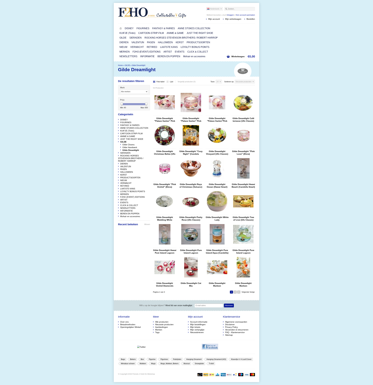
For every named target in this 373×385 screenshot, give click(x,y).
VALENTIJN (137, 42)
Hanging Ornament (194, 359)
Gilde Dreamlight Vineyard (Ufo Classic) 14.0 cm (217, 152)
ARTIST (167, 51)
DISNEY (129, 28)
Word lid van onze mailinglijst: (166, 305)
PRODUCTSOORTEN (198, 42)
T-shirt (211, 364)
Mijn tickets (195, 327)
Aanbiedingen (161, 327)
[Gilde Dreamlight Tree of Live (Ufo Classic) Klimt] (243, 213)
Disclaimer (230, 324)
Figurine (152, 359)
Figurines (164, 359)
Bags (123, 359)
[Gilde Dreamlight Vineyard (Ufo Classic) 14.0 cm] (217, 147)
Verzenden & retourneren (236, 330)
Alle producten (161, 322)
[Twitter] (141, 347)
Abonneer (229, 305)
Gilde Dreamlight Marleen (217, 284)
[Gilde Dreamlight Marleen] (217, 279)
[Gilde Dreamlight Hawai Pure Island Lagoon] (164, 246)
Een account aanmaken (245, 15)
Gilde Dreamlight (138, 65)
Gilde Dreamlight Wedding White (164, 218)
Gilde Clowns (128, 144)
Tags (157, 332)
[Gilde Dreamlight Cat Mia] (191, 279)
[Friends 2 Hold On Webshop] (152, 13)
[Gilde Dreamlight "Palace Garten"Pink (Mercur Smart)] (217, 114)
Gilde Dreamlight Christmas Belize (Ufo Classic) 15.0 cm (164, 152)
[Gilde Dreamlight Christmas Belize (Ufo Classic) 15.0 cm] (164, 147)
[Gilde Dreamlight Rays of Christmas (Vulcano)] (191, 180)
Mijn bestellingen (198, 324)
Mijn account (214, 19)
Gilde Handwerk (129, 147)
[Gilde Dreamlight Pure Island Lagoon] (191, 246)
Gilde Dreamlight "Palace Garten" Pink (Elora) (191, 119)
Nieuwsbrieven (197, 332)
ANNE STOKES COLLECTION (194, 28)
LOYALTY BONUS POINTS (195, 47)
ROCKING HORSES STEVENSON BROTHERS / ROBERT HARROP (181, 37)
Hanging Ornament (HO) (216, 359)
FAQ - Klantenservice (235, 332)
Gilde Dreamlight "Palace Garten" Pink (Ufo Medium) (164, 119)
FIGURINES (143, 28)
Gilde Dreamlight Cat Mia (191, 284)
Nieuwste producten (164, 324)
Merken (158, 330)
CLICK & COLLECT (197, 51)
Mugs (153, 364)
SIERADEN (135, 37)
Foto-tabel (160, 82)
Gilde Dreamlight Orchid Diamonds (164, 284)
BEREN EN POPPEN (169, 56)
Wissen (147, 224)
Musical (187, 364)
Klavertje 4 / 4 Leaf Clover (241, 359)
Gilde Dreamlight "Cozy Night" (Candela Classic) (191, 152)
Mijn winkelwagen (233, 19)
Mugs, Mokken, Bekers (169, 364)
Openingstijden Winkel (130, 327)
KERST (180, 42)
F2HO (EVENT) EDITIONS (147, 51)
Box (142, 359)
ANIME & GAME (175, 33)
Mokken (143, 364)
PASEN (151, 42)
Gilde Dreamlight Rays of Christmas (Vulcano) (191, 185)
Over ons (124, 322)
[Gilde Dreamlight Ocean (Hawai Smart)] (217, 180)
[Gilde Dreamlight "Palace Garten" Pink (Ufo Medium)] (164, 114)
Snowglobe (199, 364)
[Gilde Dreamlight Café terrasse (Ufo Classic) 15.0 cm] (243, 114)
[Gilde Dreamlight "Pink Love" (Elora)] (243, 147)
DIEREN (124, 42)
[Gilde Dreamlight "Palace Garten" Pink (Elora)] (191, 114)
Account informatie (198, 322)
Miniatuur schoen (128, 364)
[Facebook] (210, 347)
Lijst (171, 82)
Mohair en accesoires (194, 56)
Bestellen (251, 19)
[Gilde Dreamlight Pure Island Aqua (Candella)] (217, 246)
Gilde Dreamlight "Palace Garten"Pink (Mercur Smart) (217, 119)
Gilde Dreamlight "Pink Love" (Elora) (243, 152)
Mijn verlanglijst (197, 330)
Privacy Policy (231, 327)
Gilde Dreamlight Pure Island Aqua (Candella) (217, 251)
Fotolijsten (177, 359)
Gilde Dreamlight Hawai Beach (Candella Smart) (243, 185)
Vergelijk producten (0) (187, 82)
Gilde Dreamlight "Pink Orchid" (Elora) (164, 185)
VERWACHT (137, 47)
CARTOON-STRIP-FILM (151, 33)
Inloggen (230, 15)
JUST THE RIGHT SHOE (200, 33)
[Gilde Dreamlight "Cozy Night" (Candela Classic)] (191, 147)
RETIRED (152, 47)
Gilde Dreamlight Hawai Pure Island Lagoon (164, 251)
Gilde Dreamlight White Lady (217, 218)
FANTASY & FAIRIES (163, 28)
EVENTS (179, 51)
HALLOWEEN (165, 42)
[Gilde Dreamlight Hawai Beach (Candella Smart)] (243, 180)
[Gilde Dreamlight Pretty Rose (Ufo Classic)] (191, 213)
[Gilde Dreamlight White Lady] (217, 213)
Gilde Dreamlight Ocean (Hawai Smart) (217, 185)
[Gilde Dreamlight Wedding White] (164, 213)
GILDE (122, 37)
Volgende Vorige (248, 292)
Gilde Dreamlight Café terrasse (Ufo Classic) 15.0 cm (243, 119)
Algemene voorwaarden (236, 322)
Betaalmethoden (127, 324)
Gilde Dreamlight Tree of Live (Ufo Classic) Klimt (243, 218)
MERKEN (124, 51)
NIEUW (123, 47)
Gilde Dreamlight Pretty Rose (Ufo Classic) (190, 218)
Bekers (133, 359)
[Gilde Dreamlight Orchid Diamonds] (164, 279)
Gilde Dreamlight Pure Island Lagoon (191, 251)
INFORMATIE (147, 56)
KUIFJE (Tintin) (127, 33)
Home (120, 28)
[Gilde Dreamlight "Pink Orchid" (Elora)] (164, 180)
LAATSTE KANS (169, 47)
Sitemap (229, 335)
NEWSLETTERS (128, 56)
